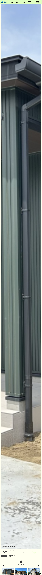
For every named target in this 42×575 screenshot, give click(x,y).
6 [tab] (9, 548)
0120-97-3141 (38, 2)
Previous (1, 276)
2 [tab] (6, 548)
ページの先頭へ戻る (40, 573)
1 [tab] (5, 548)
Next (40, 276)
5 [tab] (8, 548)
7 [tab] (10, 548)
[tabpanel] (21, 276)
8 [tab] (11, 548)
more (34, 552)
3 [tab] (7, 548)
